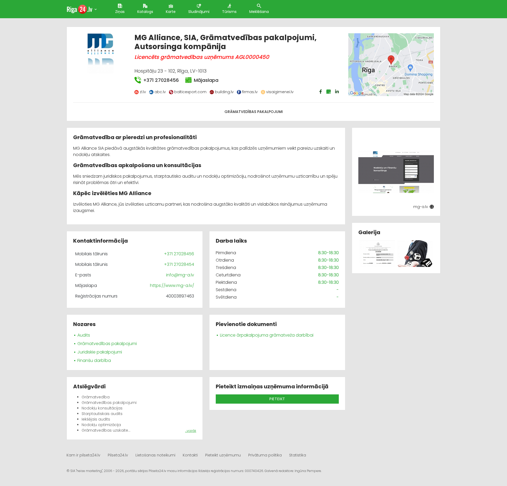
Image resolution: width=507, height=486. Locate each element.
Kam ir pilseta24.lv (83, 455)
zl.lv (143, 92)
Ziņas (120, 11)
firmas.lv (250, 92)
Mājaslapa (206, 80)
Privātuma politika (265, 455)
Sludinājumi (198, 11)
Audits (83, 335)
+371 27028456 (161, 80)
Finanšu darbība (94, 360)
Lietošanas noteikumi (155, 455)
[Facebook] (321, 91)
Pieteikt (277, 399)
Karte (171, 11)
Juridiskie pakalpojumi (99, 352)
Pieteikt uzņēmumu (223, 455)
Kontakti (190, 455)
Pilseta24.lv (118, 455)
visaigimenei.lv (280, 92)
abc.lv (160, 92)
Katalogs (145, 11)
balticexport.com (190, 92)
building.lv (224, 92)
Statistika (297, 455)
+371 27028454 (179, 264)
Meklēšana (259, 11)
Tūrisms (229, 11)
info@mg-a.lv (180, 275)
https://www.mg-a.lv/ (172, 285)
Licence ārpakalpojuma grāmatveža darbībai (266, 335)
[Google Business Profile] (329, 91)
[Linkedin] (337, 91)
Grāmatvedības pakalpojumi (253, 111)
